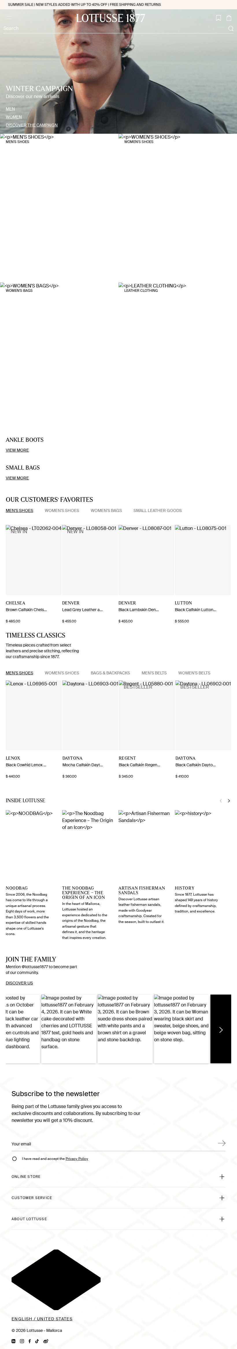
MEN (10, 108)
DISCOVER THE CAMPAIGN (32, 125)
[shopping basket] (229, 18)
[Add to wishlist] (57, 604)
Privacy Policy (77, 1158)
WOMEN (14, 116)
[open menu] (9, 18)
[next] (8, 560)
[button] (68, 1029)
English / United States (42, 1318)
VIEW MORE (17, 450)
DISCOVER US (19, 983)
